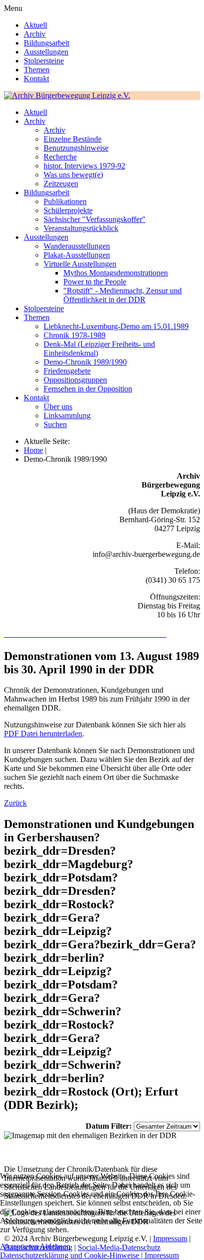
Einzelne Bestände (73, 139)
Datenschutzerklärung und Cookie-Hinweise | (72, 1255)
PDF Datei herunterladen (43, 733)
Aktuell (35, 25)
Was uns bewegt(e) (73, 174)
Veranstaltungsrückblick (81, 228)
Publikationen (65, 201)
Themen (37, 69)
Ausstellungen (46, 52)
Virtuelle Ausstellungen (80, 264)
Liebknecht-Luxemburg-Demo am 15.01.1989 (116, 326)
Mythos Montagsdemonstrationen (115, 273)
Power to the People (94, 281)
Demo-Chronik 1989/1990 (85, 362)
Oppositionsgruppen (75, 380)
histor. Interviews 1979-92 (84, 166)
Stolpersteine (44, 60)
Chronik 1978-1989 (74, 335)
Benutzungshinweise (76, 148)
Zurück (15, 803)
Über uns (58, 406)
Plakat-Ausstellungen (77, 255)
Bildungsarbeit (46, 43)
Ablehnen (55, 1246)
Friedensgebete (67, 371)
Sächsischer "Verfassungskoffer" (95, 219)
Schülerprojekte (68, 210)
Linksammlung (67, 415)
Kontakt (36, 78)
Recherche (60, 157)
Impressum (162, 1255)
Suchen (55, 424)
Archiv (35, 34)
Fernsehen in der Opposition (88, 388)
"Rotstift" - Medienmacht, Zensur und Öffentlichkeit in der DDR (122, 295)
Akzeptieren (19, 1246)
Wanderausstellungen (77, 246)
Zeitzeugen (61, 183)
